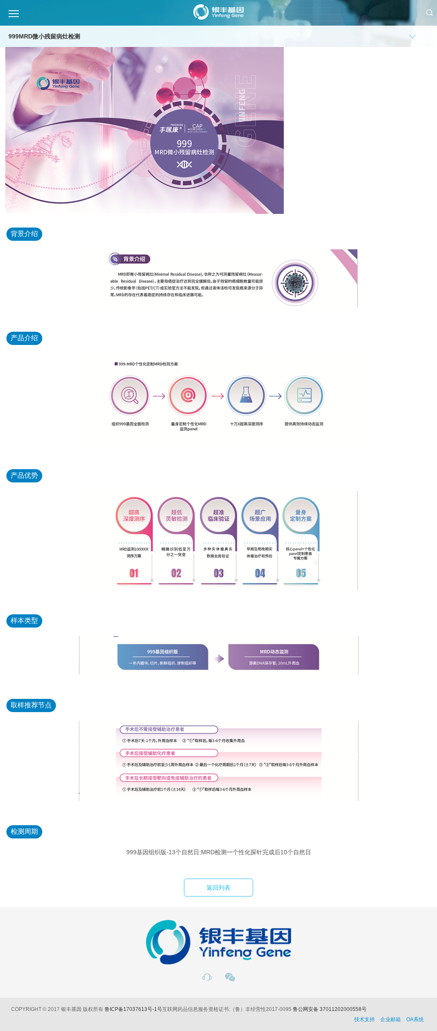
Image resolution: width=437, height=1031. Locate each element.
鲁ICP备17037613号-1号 (133, 1009)
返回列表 (218, 887)
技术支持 (364, 1019)
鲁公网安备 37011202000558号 (330, 1009)
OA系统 (415, 1019)
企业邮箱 (390, 1019)
